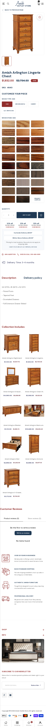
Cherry (33, 104)
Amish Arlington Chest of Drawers (34, 392)
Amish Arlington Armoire (34, 459)
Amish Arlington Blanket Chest (12, 425)
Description (9, 278)
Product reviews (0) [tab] (11, 518)
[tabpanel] (23, 34)
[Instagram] (10, 695)
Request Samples (37, 199)
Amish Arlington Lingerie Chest (34, 358)
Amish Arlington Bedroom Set (34, 425)
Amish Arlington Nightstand (12, 358)
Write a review (23, 533)
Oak (7, 104)
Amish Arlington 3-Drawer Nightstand (12, 493)
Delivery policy (33, 278)
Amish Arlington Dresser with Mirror (12, 392)
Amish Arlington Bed (12, 459)
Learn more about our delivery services (23, 247)
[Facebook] (4, 695)
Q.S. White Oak (9, 110)
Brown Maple (20, 104)
